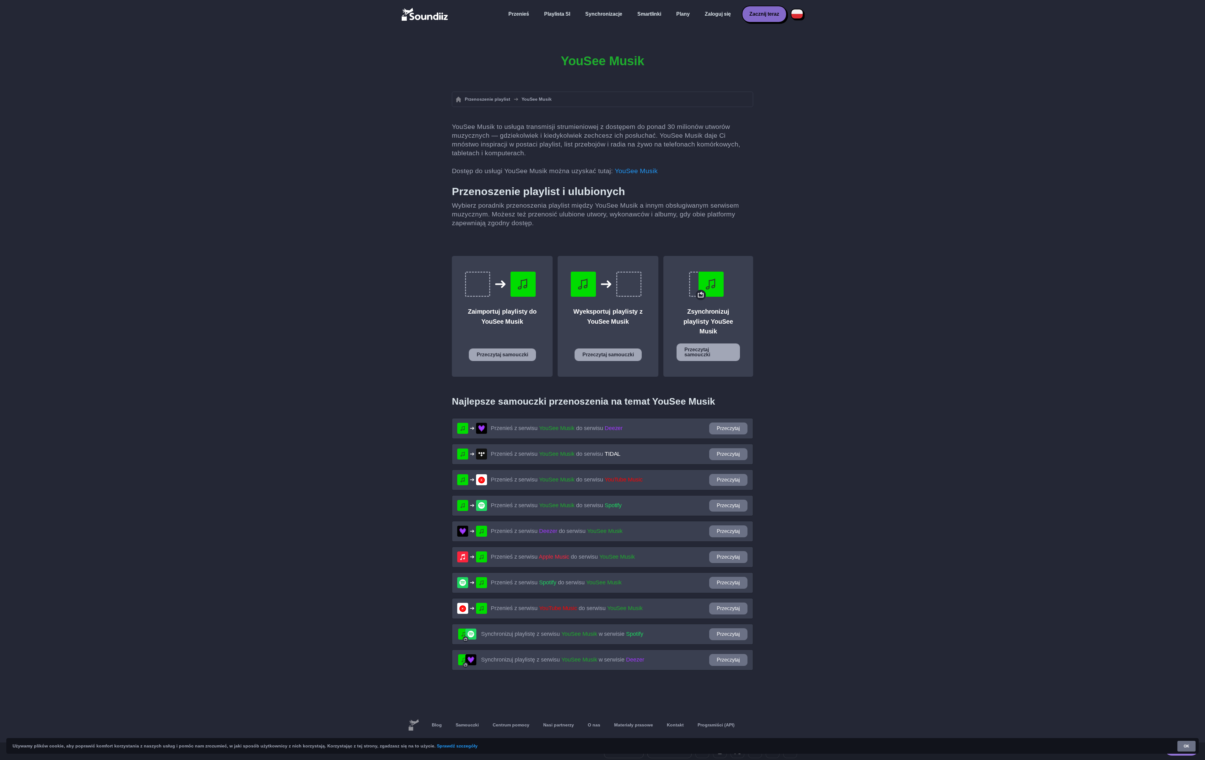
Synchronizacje (603, 14)
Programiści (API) (716, 724)
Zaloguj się (718, 14)
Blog (437, 724)
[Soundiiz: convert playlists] (413, 725)
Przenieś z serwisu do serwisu (557, 428)
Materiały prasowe (633, 724)
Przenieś (518, 14)
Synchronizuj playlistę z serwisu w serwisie (562, 634)
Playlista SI (557, 14)
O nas (594, 724)
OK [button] (1186, 746)
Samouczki (467, 724)
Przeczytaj (728, 428)
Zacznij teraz (764, 14)
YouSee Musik (636, 170)
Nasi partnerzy (558, 724)
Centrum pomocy (511, 724)
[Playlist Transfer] (425, 14)
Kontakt (675, 724)
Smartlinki (649, 14)
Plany (683, 14)
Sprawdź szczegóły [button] (457, 745)
